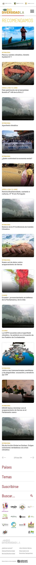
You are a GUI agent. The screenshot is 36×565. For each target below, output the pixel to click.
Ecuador (4, 295)
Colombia (4, 331)
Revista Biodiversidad (8, 553)
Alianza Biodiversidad (8, 551)
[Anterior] (4, 457)
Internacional (6, 52)
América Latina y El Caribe (9, 88)
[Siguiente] (31, 457)
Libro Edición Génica (25, 548)
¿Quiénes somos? (7, 548)
